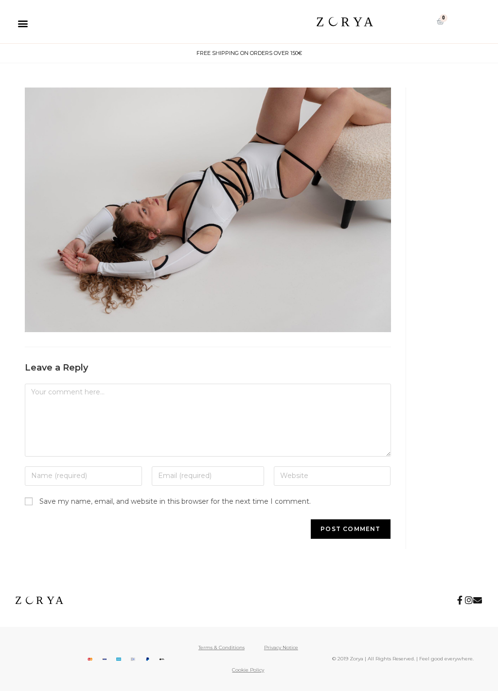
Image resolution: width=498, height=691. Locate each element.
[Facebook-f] (460, 600)
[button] (23, 23)
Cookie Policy (248, 670)
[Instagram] (468, 600)
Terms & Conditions (221, 647)
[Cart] (440, 21)
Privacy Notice (281, 647)
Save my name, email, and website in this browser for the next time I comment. (175, 501)
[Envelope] (477, 600)
